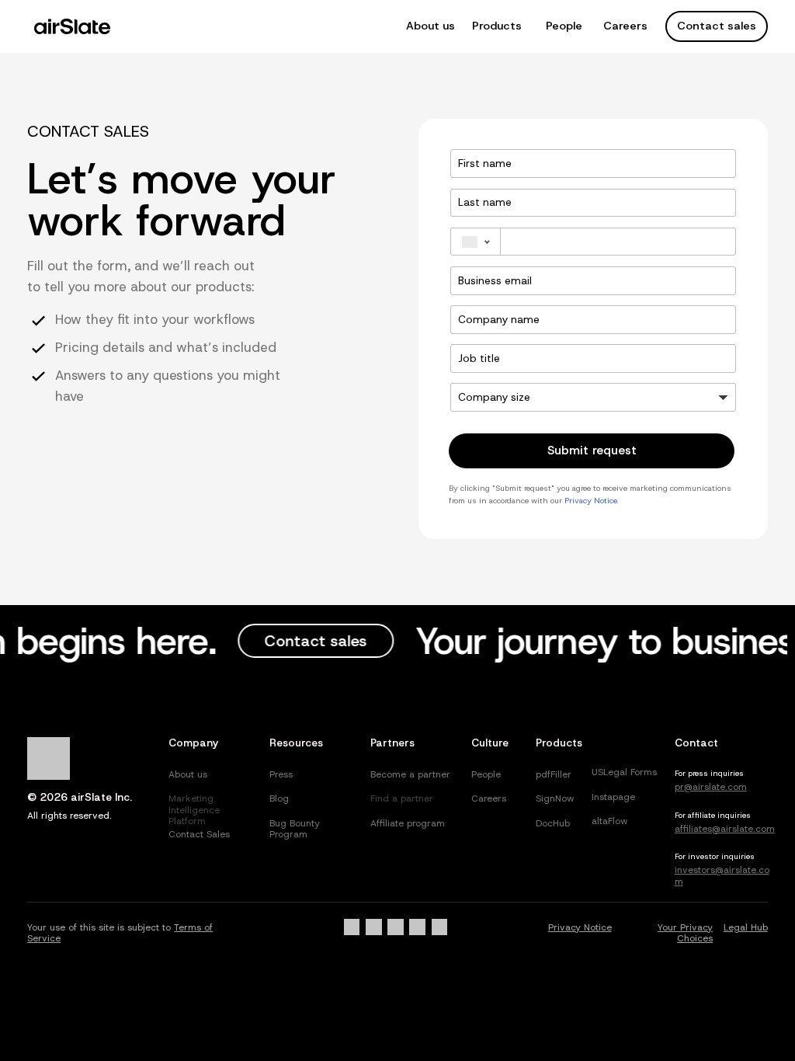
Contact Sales (199, 834)
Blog (279, 798)
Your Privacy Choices (685, 932)
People (564, 25)
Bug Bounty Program (294, 828)
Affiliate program (407, 823)
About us (430, 25)
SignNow (555, 798)
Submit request (592, 450)
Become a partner (410, 774)
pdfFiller (553, 774)
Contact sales (716, 25)
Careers (625, 25)
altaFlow (610, 821)
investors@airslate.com (722, 875)
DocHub (553, 823)
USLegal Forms (624, 772)
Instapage (613, 797)
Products (497, 25)
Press (281, 774)
